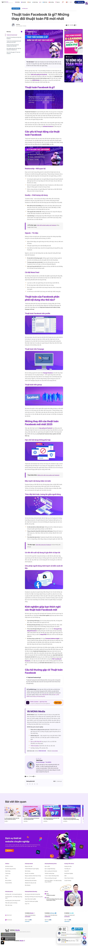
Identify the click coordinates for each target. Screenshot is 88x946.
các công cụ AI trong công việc (38, 696)
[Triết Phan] (30, 765)
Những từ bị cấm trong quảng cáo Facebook (48, 475)
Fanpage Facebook (48, 372)
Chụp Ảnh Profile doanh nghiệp (31, 901)
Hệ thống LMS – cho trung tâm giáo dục (13, 894)
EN (71, 2)
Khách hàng (7, 871)
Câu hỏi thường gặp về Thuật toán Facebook (13, 53)
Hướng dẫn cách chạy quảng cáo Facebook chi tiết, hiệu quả (73, 819)
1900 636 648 (45, 694)
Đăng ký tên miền (28, 866)
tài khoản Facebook (48, 126)
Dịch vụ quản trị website (30, 878)
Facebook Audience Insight (52, 638)
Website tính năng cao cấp (30, 882)
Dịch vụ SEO (47, 866)
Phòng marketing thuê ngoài (51, 878)
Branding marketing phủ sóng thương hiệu (34, 896)
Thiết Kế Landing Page (49, 873)
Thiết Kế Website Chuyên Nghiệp (32, 868)
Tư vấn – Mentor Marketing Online (52, 875)
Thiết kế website (35, 745)
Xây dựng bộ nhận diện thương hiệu (32, 894)
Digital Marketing (15, 8)
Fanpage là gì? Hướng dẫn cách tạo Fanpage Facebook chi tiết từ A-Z (53, 819)
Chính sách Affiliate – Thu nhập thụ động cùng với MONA (53, 881)
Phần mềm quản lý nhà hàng (11, 902)
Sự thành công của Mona (10, 868)
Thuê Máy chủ (67, 868)
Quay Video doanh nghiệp (30, 899)
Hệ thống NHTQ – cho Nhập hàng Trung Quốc (13, 897)
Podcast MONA (8, 882)
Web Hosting (27, 871)
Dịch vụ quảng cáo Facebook (51, 871)
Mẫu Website (27, 885)
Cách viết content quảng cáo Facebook (46, 225)
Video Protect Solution (69, 878)
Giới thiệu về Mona (9, 866)
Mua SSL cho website (29, 873)
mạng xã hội (43, 634)
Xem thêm (8, 821)
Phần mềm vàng (8, 905)
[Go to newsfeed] (3, 934)
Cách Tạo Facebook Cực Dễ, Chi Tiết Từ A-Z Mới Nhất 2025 (14, 819)
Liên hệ (6, 875)
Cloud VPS (66, 871)
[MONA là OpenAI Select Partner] (62, 929)
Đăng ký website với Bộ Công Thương (33, 875)
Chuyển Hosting (67, 880)
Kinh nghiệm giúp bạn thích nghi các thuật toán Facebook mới (14, 49)
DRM (65, 875)
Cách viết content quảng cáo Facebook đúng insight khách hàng (33, 819)
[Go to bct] (76, 929)
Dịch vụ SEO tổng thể (36, 741)
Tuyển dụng (7, 873)
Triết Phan (39, 760)
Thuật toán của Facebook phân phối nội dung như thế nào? (14, 42)
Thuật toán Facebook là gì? (12, 34)
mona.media (55, 751)
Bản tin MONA (8, 880)
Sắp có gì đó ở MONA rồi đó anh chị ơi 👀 (10, 934)
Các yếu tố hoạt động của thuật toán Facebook (14, 38)
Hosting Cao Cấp (68, 866)
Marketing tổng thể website (30, 880)
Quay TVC (27, 903)
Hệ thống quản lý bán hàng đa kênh (12, 900)
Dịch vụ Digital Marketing (50, 868)
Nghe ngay (58, 702)
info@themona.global (50, 895)
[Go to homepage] (7, 2)
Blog (6, 878)
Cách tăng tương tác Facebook (43, 544)
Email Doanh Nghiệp (68, 873)
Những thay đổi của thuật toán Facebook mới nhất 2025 (13, 45)
